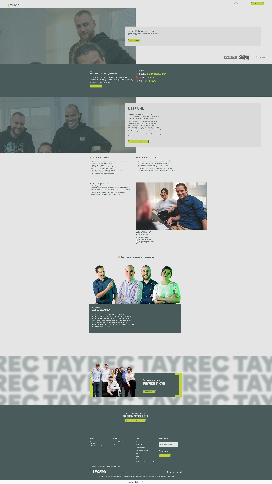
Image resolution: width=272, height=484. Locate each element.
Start (137, 442)
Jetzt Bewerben (96, 86)
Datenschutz (139, 472)
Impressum (148, 472)
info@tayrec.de (118, 445)
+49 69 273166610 (118, 442)
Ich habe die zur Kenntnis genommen (169, 450)
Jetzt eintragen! (164, 456)
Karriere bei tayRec (231, 4)
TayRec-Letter (140, 445)
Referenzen (240, 4)
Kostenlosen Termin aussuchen (146, 462)
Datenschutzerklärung (172, 450)
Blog (246, 4)
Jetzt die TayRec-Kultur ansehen (138, 142)
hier (173, 477)
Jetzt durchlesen (134, 41)
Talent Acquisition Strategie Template (111, 466)
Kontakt (138, 453)
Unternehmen (221, 4)
